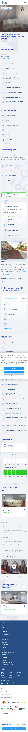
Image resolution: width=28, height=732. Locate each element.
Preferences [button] (13, 363)
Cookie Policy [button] (7, 362)
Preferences (14, 375)
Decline (14, 372)
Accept (14, 368)
